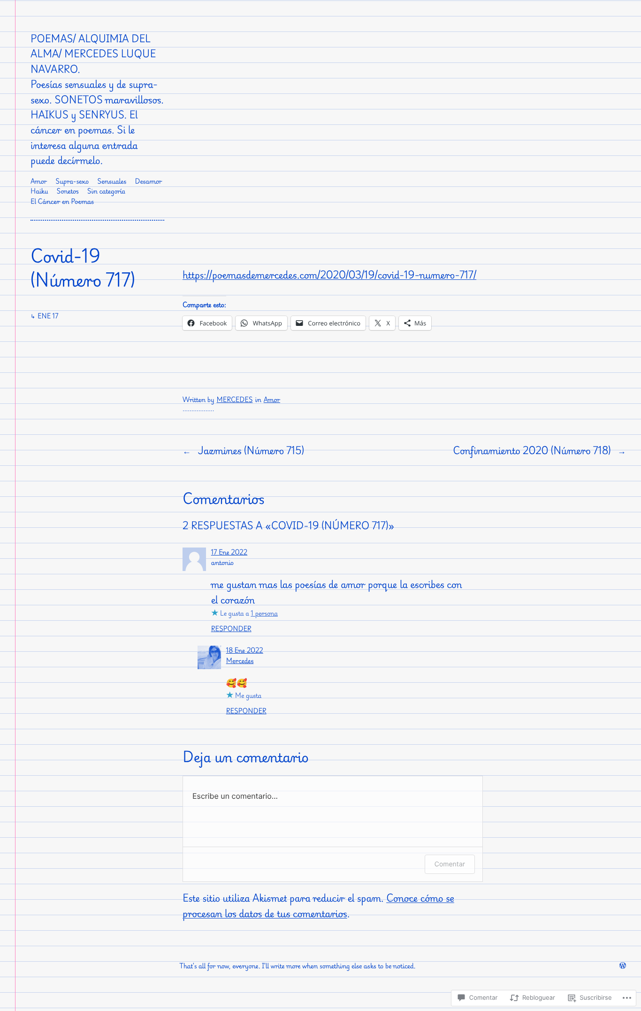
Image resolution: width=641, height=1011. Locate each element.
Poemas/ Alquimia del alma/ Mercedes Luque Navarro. (93, 54)
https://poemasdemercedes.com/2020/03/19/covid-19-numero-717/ (329, 274)
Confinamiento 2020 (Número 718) (531, 450)
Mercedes (235, 400)
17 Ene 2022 (229, 552)
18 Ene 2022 (244, 651)
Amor (272, 400)
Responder (231, 629)
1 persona (264, 613)
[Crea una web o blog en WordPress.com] (622, 966)
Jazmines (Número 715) (251, 450)
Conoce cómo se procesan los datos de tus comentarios (318, 905)
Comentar (450, 864)
